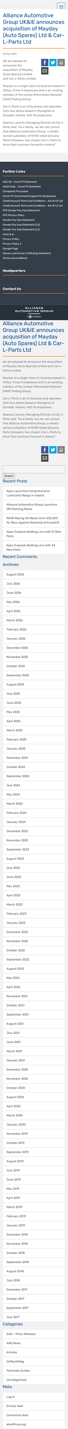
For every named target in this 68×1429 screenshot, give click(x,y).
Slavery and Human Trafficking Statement (27, 253)
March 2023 (15, 904)
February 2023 (16, 913)
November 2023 (17, 840)
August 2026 (15, 574)
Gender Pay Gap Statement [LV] (21, 229)
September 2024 (18, 776)
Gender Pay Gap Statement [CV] (21, 224)
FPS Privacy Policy (13, 215)
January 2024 (16, 822)
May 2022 (13, 978)
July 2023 (13, 868)
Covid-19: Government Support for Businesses (29, 196)
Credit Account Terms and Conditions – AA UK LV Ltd (32, 205)
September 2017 (17, 1308)
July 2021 (13, 1033)
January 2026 (16, 638)
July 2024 (13, 785)
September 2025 (18, 675)
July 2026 (13, 583)
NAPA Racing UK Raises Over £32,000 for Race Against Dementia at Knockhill (33, 520)
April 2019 (13, 1198)
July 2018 (13, 1280)
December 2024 (17, 758)
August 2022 (15, 968)
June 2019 (14, 1179)
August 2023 (15, 858)
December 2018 (17, 1234)
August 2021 (15, 1023)
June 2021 (14, 1042)
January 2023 (16, 923)
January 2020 (16, 1124)
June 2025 (14, 703)
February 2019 (16, 1216)
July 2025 (13, 693)
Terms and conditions (15, 258)
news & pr (8, 234)
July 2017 (13, 1317)
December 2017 (17, 1289)
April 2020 (13, 1106)
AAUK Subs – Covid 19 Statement (22, 186)
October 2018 (16, 1253)
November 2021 (17, 996)
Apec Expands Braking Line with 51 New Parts (34, 534)
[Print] (61, 62)
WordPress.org (16, 1424)
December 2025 (17, 647)
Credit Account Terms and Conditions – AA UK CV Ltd (33, 200)
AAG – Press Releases (21, 1334)
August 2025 (15, 684)
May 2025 (13, 712)
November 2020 (17, 1078)
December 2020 (17, 1069)
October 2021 (15, 1005)
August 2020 (15, 1097)
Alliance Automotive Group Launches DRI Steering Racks (32, 507)
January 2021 (16, 1060)
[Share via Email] (44, 70)
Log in (11, 1397)
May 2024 (13, 794)
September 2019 (18, 1152)
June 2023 (14, 877)
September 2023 (18, 849)
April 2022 (13, 987)
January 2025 (16, 748)
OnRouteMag (15, 1361)
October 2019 (15, 1143)
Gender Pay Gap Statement (18, 220)
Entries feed (15, 1406)
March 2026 (15, 620)
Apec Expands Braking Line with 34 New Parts (31, 547)
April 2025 (13, 721)
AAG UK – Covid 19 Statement (20, 181)
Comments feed (17, 1415)
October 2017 (15, 1298)
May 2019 (13, 1188)
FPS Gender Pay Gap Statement (21, 210)
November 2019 (17, 1133)
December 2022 (17, 932)
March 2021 (14, 1051)
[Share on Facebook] (44, 62)
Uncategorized (16, 1380)
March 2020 (15, 1115)
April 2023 (13, 895)
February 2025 (16, 739)
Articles (12, 1352)
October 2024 (16, 767)
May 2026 (13, 602)
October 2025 (16, 666)
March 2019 (14, 1207)
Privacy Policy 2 (12, 243)
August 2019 (15, 1161)
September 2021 (18, 1014)
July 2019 (13, 1170)
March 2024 (15, 803)
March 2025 (15, 730)
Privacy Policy (11, 239)
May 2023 (13, 886)
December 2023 (17, 831)
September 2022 (18, 959)
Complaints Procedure (15, 191)
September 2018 (18, 1262)
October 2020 (16, 1088)
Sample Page (10, 248)
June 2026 (14, 592)
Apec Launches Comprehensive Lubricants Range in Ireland (28, 493)
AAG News (14, 1343)
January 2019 (16, 1225)
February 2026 (16, 629)
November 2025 (17, 657)
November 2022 (17, 941)
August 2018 (15, 1271)
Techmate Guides (18, 1370)
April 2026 (13, 611)
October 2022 (16, 950)
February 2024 (16, 813)
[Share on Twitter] (53, 62)
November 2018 (17, 1243)
